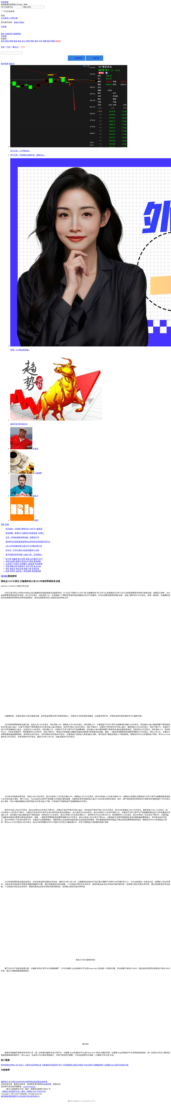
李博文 (12, 571)
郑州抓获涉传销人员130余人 (12, 1065)
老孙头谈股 (10, 561)
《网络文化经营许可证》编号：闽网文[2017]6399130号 (23, 1091)
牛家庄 (16, 564)
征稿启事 (36, 1082)
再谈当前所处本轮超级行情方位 (37, 542)
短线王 (12, 569)
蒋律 (31, 561)
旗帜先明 (13, 566)
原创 (36, 41)
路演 (49, 41)
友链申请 (43, 1082)
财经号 (11, 64)
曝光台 (15, 47)
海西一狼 (27, 569)
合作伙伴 (20, 1082)
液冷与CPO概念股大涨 (32, 546)
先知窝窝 (38, 564)
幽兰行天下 (38, 559)
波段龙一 (19, 571)
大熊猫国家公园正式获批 (73, 1065)
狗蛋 (7, 571)
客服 (6, 2)
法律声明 (28, 1082)
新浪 (16, 22)
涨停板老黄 (36, 571)
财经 (7, 41)
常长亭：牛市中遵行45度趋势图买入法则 (22, 550)
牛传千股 (29, 566)
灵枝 (7, 566)
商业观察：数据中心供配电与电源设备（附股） (25, 533)
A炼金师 (30, 564)
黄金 (19, 41)
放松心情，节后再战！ (33, 555)
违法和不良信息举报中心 (30, 1096)
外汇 (24, 41)
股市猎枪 (27, 571)
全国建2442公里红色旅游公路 (116, 1065)
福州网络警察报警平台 (10, 1096)
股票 (11, 41)
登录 (3, 2)
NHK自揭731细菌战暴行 (94, 1065)
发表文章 (96, 58)
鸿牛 (7, 569)
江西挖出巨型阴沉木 (33, 1065)
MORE (4, 576)
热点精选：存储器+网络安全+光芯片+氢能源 (24, 529)
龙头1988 (37, 566)
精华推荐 (4, 64)
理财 (32, 41)
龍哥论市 (25, 561)
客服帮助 (17, 34)
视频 (45, 41)
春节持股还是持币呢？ (15, 555)
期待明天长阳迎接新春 (15, 542)
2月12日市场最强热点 (14, 546)
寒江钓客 (21, 559)
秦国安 (18, 561)
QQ (19, 22)
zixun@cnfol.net (29, 1087)
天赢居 (14, 559)
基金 (15, 41)
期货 (28, 41)
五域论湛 (35, 569)
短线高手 (21, 566)
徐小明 (8, 559)
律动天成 (19, 569)
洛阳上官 (29, 559)
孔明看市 (23, 564)
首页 (3, 41)
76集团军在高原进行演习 (52, 1065)
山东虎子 (9, 564)
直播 (7, 524)
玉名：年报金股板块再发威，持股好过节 (22, 537)
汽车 (40, 41)
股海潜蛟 (37, 561)
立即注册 (14, 18)
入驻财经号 (78, 58)
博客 (53, 41)
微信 (22, 22)
